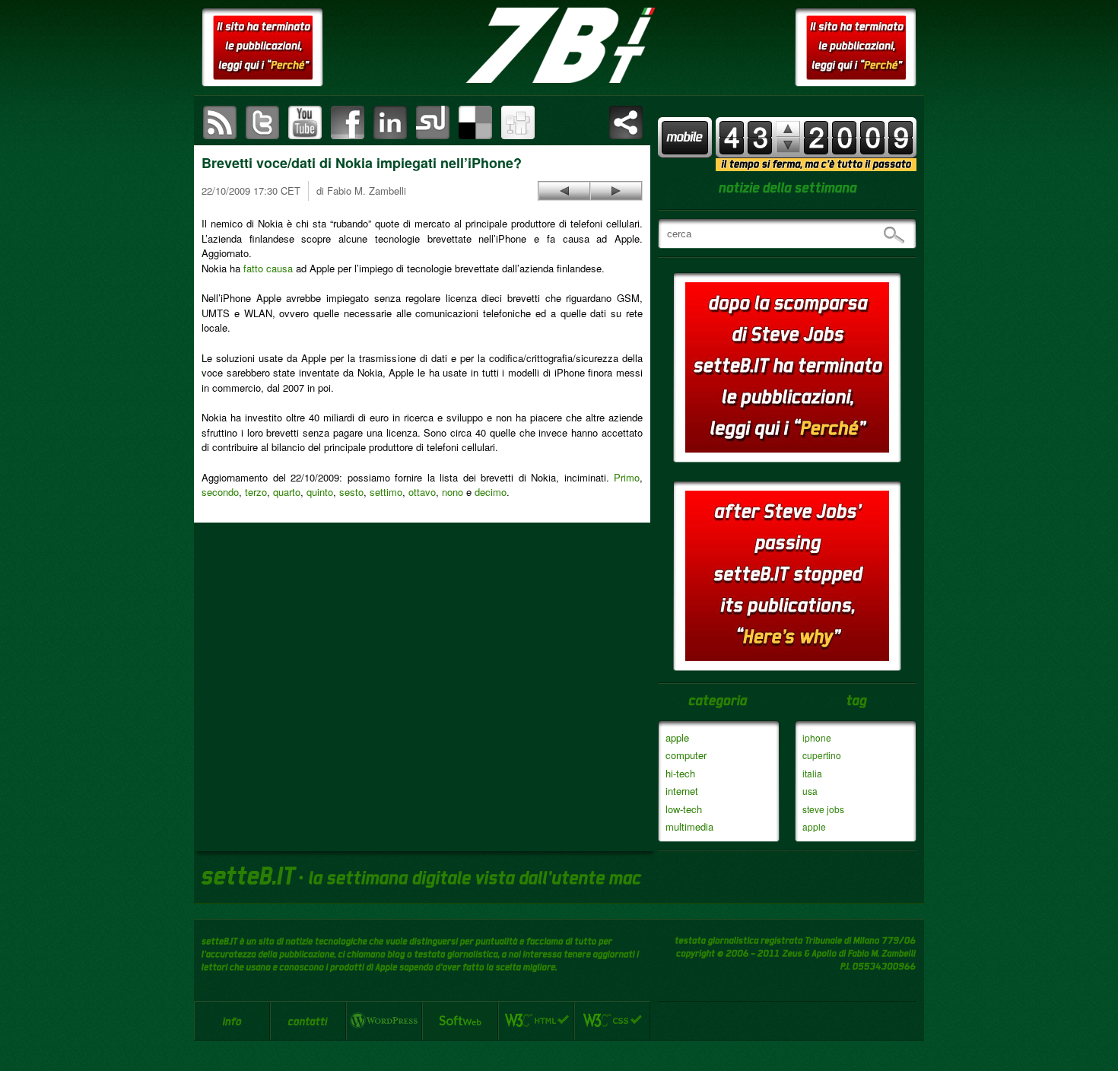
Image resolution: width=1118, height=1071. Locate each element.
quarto (286, 492)
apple (677, 737)
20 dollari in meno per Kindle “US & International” (616, 191)
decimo (491, 492)
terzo (256, 492)
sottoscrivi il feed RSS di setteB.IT (220, 122)
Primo (627, 477)
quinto (319, 492)
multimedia (689, 826)
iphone (816, 737)
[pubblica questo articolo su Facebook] (347, 122)
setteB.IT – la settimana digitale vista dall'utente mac (559, 46)
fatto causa (268, 268)
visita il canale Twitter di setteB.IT (262, 122)
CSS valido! (612, 1021)
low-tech (683, 809)
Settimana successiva (788, 129)
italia (812, 773)
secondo (220, 492)
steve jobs (823, 808)
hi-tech (680, 773)
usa (810, 790)
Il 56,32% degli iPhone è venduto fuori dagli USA (564, 191)
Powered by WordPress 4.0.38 (384, 1021)
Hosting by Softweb (460, 1021)
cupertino (821, 754)
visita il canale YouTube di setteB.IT (305, 122)
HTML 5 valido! (536, 1021)
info (232, 1021)
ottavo (422, 492)
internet (681, 790)
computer (686, 755)
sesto (351, 492)
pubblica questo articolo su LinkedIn (390, 122)
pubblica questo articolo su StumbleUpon (432, 122)
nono (452, 492)
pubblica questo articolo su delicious (475, 122)
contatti (308, 1021)
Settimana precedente (788, 145)
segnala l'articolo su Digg (518, 122)
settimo (386, 492)
